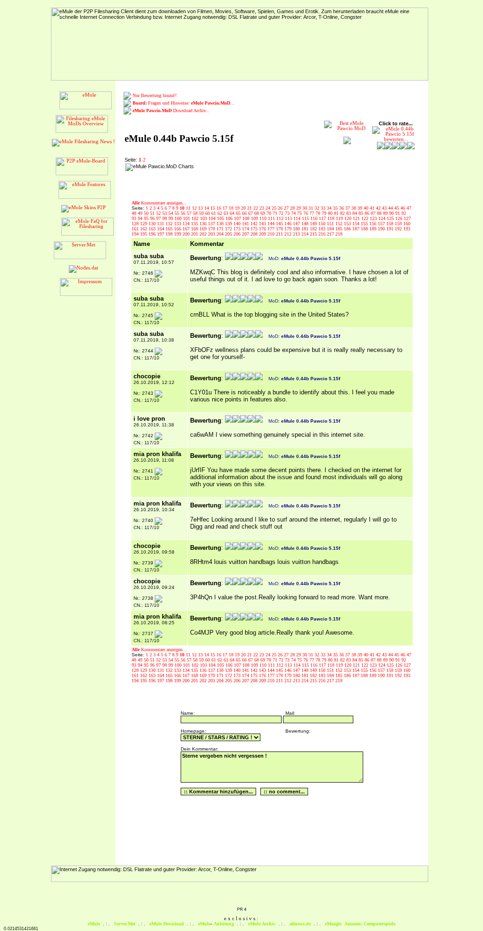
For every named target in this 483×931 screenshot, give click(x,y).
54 (171, 213)
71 (276, 213)
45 (397, 208)
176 (263, 228)
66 (245, 213)
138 (221, 223)
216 (322, 234)
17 (226, 208)
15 (213, 208)
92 (403, 213)
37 (348, 208)
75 (300, 213)
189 (373, 228)
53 (165, 213)
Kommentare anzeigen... (159, 202)
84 (355, 213)
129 (144, 223)
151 (331, 223)
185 (339, 228)
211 (280, 234)
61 (214, 213)
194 (136, 234)
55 (178, 213)
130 (153, 223)
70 (269, 213)
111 (272, 218)
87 (374, 213)
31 (311, 208)
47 (409, 208)
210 (271, 234)
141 (246, 223)
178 (280, 228)
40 (367, 208)
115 (306, 218)
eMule (94, 923)
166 (178, 228)
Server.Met (124, 923)
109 (255, 218)
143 (263, 223)
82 (343, 213)
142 (254, 223)
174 (246, 228)
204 (221, 234)
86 (368, 213)
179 (288, 228)
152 (339, 223)
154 (356, 223)
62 (220, 213)
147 (297, 223)
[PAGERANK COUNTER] (241, 909)
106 (229, 218)
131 (161, 223)
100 (179, 218)
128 (136, 223)
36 (342, 208)
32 (318, 208)
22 (256, 208)
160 (406, 223)
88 (380, 213)
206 (237, 234)
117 (323, 218)
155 (365, 223)
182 (314, 228)
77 (312, 213)
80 (331, 213)
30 (305, 208)
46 (403, 208)
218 (338, 234)
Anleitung (224, 923)
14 (207, 208)
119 (340, 218)
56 (184, 213)
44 (391, 208)
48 (135, 213)
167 (187, 228)
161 (136, 228)
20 (244, 208)
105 (221, 218)
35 (336, 208)
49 (141, 213)
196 (153, 234)
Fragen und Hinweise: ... (183, 103)
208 (254, 234)
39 (361, 208)
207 (246, 234)
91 (398, 213)
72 (282, 213)
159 (399, 223)
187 (356, 228)
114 (297, 218)
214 (305, 234)
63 (227, 213)
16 (220, 208)
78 (319, 213)
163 (153, 228)
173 (237, 228)
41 (373, 208)
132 (170, 223)
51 (153, 213)
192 (399, 228)
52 (159, 213)
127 (407, 218)
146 (288, 223)
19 (238, 208)
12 (195, 208)
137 (212, 223)
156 (373, 223)
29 (299, 208)
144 (271, 223)
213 (297, 234)
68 (257, 213)
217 (331, 234)
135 (195, 223)
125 (391, 218)
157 (382, 223)
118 (331, 218)
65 (239, 213)
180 (297, 228)
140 (237, 223)
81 (337, 213)
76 (306, 213)
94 (141, 218)
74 (294, 213)
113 (289, 218)
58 (196, 213)
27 (287, 208)
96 (153, 218)
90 (392, 213)
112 (280, 218)
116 (314, 218)
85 (361, 213)
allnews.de (300, 923)
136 (204, 223)
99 (171, 218)
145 (280, 223)
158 (390, 223)
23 (262, 208)
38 (354, 208)
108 (246, 218)
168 (195, 228)
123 (374, 218)
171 (221, 228)
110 (263, 218)
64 (233, 213)
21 (250, 208)
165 (170, 228)
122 (365, 218)
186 (348, 228)
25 (275, 208)
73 (288, 213)
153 (348, 223)
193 (406, 228)
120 (348, 218)
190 (382, 228)
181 (305, 228)
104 (212, 218)
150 (322, 223)
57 (190, 213)
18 (232, 208)
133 (178, 223)
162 (144, 228)
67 (251, 213)
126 (399, 218)
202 (204, 234)
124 (382, 218)
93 (135, 218)
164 (161, 228)
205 (229, 234)
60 (208, 213)
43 (385, 208)
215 (314, 234)
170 (212, 228)
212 (288, 234)
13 (201, 208)
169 (204, 228)
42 (379, 208)
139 (229, 223)
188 (365, 228)
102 (196, 218)
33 (324, 208)
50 (147, 213)
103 (204, 218)
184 (331, 228)
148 (305, 223)
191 (390, 228)
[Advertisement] (257, 177)
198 (170, 234)
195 (144, 234)
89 (386, 213)
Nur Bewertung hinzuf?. (155, 95)
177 (271, 228)
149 (314, 223)
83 (349, 213)
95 (147, 218)
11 (189, 208)
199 (178, 234)
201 (195, 234)
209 (263, 234)
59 (202, 213)
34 (330, 208)
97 (159, 218)
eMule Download (167, 923)
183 (322, 228)
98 (165, 218)
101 (187, 218)
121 (357, 218)
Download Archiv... (171, 110)
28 (293, 208)
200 (187, 234)
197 (161, 234)
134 (187, 223)
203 (212, 234)
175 (254, 228)
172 (229, 228)
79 (325, 213)
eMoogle (333, 923)
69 (263, 213)
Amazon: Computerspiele (369, 923)
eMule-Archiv (261, 923)
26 (281, 208)
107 (238, 218)
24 (269, 208)
